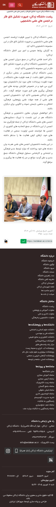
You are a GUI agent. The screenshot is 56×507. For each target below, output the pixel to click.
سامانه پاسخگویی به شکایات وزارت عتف (38, 408)
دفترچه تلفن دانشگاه (46, 279)
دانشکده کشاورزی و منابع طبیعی (41, 337)
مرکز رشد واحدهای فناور (44, 344)
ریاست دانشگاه (48, 306)
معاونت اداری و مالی (46, 314)
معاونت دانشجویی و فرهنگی (43, 317)
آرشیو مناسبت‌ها (47, 290)
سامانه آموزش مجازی (45, 375)
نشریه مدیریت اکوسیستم (44, 397)
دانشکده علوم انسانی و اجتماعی (42, 329)
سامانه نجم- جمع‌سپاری (45, 405)
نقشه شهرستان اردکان (45, 287)
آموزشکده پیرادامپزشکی (44, 341)
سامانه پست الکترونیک (45, 382)
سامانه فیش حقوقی (46, 390)
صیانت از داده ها (47, 294)
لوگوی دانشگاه (48, 264)
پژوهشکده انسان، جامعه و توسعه (41, 359)
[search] (20, 5)
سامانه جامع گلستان (46, 386)
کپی (23, 241)
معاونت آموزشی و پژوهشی (43, 310)
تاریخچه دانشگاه (48, 260)
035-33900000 (19, 431)
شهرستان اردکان (47, 283)
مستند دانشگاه (48, 272)
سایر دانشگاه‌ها (48, 371)
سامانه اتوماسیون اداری (45, 393)
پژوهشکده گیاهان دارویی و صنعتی (40, 355)
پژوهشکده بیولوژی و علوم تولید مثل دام (38, 352)
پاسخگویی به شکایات (45, 401)
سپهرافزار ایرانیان (16, 501)
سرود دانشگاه (49, 268)
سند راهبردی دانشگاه (46, 275)
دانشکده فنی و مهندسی (45, 333)
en (4, 5)
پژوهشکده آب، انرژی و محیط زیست (40, 348)
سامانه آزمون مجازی (46, 379)
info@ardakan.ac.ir (29, 442)
